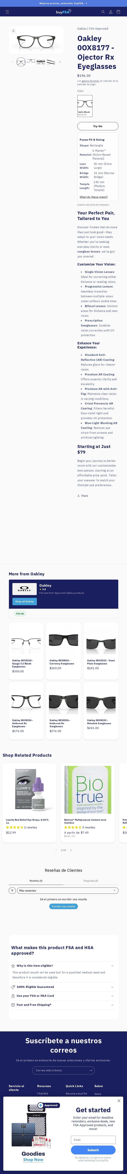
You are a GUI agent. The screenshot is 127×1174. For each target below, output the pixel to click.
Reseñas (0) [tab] (36, 880)
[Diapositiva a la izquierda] (12, 62)
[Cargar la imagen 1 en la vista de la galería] (21, 62)
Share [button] (84, 495)
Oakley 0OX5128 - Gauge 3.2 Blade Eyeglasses (22, 663)
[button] (7, 11)
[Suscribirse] (91, 1070)
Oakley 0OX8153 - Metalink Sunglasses (99, 722)
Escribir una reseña (63, 906)
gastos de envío (90, 81)
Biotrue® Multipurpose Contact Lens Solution (85, 821)
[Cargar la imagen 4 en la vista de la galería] (51, 62)
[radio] (84, 106)
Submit (93, 1150)
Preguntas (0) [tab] (91, 880)
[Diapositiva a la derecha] (60, 62)
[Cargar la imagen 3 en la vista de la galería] (41, 62)
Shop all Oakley (24, 601)
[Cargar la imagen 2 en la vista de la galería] (31, 62)
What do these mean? (94, 197)
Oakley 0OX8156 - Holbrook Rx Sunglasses (60, 723)
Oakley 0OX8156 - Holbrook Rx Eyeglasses (22, 723)
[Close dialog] (119, 1101)
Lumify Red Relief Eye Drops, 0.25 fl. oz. (27, 821)
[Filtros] (12, 890)
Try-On (98, 126)
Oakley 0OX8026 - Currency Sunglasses (62, 662)
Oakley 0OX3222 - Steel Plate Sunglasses (101, 662)
